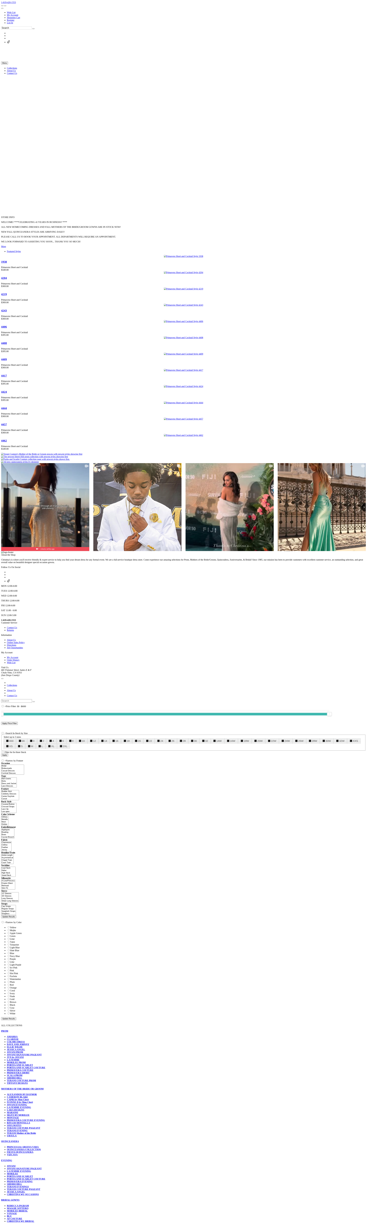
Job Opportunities (15, 647)
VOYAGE (12, 1213)
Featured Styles (14, 251)
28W (314, 741)
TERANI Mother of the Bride (21, 1133)
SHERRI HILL (14, 1078)
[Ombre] (4, 824)
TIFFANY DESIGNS (17, 1083)
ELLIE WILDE (15, 1047)
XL (52, 746)
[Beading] (7, 832)
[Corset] (10, 799)
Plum (12, 982)
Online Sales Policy (16, 642)
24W (287, 741)
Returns (10, 630)
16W (232, 741)
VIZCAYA (12, 1154)
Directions (11, 645)
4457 (4, 424)
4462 (4, 440)
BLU (9, 1216)
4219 (4, 294)
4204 (4, 278)
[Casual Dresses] (12, 771)
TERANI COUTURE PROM (21, 1080)
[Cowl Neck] (8, 868)
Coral (12, 990)
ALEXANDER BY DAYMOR (22, 1094)
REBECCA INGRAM (18, 1205)
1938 (4, 261)
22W (273, 741)
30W (328, 741)
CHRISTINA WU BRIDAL (20, 1221)
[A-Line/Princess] (8, 881)
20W (260, 741)
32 (206, 741)
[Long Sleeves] (10, 898)
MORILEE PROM (16, 1062)
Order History (13, 660)
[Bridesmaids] (12, 768)
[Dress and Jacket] (9, 783)
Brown (13, 1002)
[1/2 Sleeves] (10, 893)
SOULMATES (14, 1125)
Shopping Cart (13, 17)
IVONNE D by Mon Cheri (20, 1102)
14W (219, 741)
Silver (12, 1010)
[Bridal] (12, 766)
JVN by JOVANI (15, 1057)
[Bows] (7, 834)
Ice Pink (13, 967)
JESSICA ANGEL (16, 1049)
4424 (4, 391)
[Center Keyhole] (10, 796)
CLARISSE (13, 1039)
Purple (13, 959)
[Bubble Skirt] (10, 791)
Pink (12, 970)
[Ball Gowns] (9, 779)
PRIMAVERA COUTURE (20, 1070)
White (12, 1013)
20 (139, 741)
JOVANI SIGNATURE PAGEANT (24, 1054)
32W (341, 741)
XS (11, 746)
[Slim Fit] (8, 888)
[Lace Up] (8, 809)
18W (246, 741)
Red (12, 985)
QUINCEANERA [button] (10, 1141)
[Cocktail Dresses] (12, 773)
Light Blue (15, 947)
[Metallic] (4, 819)
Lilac (12, 962)
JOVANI (11, 1166)
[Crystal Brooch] (7, 837)
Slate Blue (14, 950)
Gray (12, 1008)
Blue (12, 953)
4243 (4, 310)
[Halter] (8, 870)
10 (83, 741)
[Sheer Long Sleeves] (10, 901)
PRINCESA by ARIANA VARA (23, 1147)
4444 (4, 408)
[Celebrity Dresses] (10, 794)
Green (12, 936)
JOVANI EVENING (17, 1105)
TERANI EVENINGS (18, 1186)
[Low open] (8, 811)
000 (11, 741)
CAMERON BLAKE (17, 1097)
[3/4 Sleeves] (10, 896)
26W (300, 741)
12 (94, 741)
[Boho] (9, 781)
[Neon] (4, 822)
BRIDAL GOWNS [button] (10, 1200)
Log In (10, 23)
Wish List (11, 12)
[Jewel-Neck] (8, 875)
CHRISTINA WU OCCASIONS (23, 1194)
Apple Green (16, 933)
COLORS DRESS (16, 1042)
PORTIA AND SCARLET (20, 1065)
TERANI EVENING (17, 1130)
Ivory (12, 993)
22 (150, 741)
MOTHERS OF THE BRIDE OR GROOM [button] (22, 1089)
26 (172, 741)
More (3, 246)
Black (12, 1005)
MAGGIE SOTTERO (17, 1208)
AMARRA (12, 1036)
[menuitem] (186, 12)
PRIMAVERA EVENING (20, 1181)
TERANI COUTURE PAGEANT (23, 1128)
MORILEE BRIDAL (17, 1211)
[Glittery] (4, 817)
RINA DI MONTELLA (18, 1123)
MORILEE (12, 1174)
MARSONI (12, 1112)
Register (10, 20)
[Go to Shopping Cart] (2, 5)
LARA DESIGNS (15, 1110)
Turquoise (14, 944)
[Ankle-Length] (7, 855)
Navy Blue (15, 956)
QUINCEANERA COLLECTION (24, 1149)
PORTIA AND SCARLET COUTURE (26, 1067)
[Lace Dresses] (9, 786)
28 (184, 741)
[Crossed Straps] (8, 806)
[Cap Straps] (8, 906)
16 (116, 741)
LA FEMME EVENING (19, 1107)
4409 (4, 359)
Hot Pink (14, 973)
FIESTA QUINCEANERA (20, 1152)
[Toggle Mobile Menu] (2, 678)
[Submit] (33, 28)
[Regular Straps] (8, 909)
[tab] (183, 1031)
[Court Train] (7, 862)
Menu (4, 63)
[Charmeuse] (6, 842)
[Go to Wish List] (5, 5)
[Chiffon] (6, 845)
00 (23, 741)
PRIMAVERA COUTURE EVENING (26, 1120)
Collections (12, 685)
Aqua (12, 942)
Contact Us (12, 627)
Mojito (13, 930)
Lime (12, 939)
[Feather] (6, 847)
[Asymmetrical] (7, 858)
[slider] (329, 714)
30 (195, 741)
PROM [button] (4, 1031)
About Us (11, 640)
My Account (12, 15)
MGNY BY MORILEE (18, 1115)
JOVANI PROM (15, 1052)
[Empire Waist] (8, 883)
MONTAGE (13, 1117)
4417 (4, 375)
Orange (13, 987)
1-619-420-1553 (8, 2)
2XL (65, 746)
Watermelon (15, 979)
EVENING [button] (6, 1160)
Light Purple (15, 965)
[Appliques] (7, 830)
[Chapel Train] (7, 860)
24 (161, 741)
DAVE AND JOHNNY (18, 1044)
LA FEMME (13, 1060)
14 (105, 741)
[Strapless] (8, 913)
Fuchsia (13, 976)
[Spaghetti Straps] (8, 911)
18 (128, 741)
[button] (12, 68)
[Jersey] (6, 850)
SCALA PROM (14, 1075)
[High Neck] (8, 873)
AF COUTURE (14, 1218)
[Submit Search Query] (34, 701)
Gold (12, 999)
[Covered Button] (8, 804)
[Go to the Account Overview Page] (2, 8)
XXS (355, 741)
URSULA (12, 1135)
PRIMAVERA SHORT (18, 1073)
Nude (12, 996)
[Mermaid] (8, 886)
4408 (4, 343)
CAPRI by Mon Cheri (18, 1099)
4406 (4, 326)
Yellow (13, 927)
